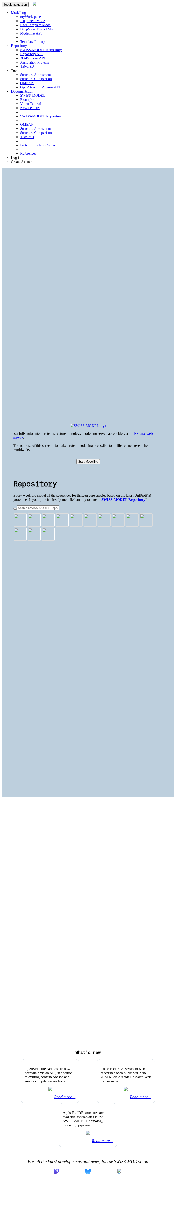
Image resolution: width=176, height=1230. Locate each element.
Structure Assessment (35, 75)
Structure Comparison (36, 79)
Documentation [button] (22, 91)
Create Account (22, 162)
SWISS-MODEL (32, 95)
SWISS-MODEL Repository (41, 50)
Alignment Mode (32, 21)
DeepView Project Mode (38, 29)
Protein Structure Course (38, 145)
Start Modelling (88, 461)
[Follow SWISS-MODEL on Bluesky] (88, 1172)
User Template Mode (35, 25)
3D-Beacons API (32, 58)
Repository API (31, 54)
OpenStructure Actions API (40, 87)
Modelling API (31, 33)
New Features (30, 108)
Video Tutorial (30, 104)
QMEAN (27, 83)
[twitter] (119, 1172)
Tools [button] (15, 71)
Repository (35, 483)
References (28, 153)
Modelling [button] (18, 13)
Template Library (32, 42)
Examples (27, 100)
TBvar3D (27, 66)
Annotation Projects (34, 62)
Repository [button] (19, 46)
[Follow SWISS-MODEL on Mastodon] (56, 1172)
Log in (16, 158)
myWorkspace (30, 17)
